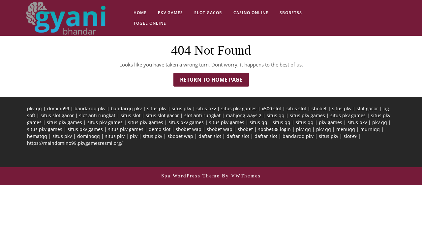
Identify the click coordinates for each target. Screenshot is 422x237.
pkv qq (34, 108)
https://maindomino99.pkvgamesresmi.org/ (75, 143)
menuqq (345, 129)
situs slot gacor (57, 115)
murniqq (370, 129)
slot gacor (367, 108)
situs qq (276, 115)
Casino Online (250, 12)
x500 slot (271, 108)
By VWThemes (241, 175)
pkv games (330, 122)
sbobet (319, 108)
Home (140, 12)
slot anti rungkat (97, 115)
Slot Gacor (208, 12)
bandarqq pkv (90, 108)
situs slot (296, 108)
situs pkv (156, 108)
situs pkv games (238, 108)
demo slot (159, 129)
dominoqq (88, 136)
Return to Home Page (214, 81)
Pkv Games (170, 12)
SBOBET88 (291, 12)
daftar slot (209, 136)
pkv (133, 136)
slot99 (350, 136)
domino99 (58, 108)
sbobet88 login (274, 129)
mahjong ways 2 (243, 115)
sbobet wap (188, 129)
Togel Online (150, 23)
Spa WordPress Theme (190, 175)
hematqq (37, 136)
